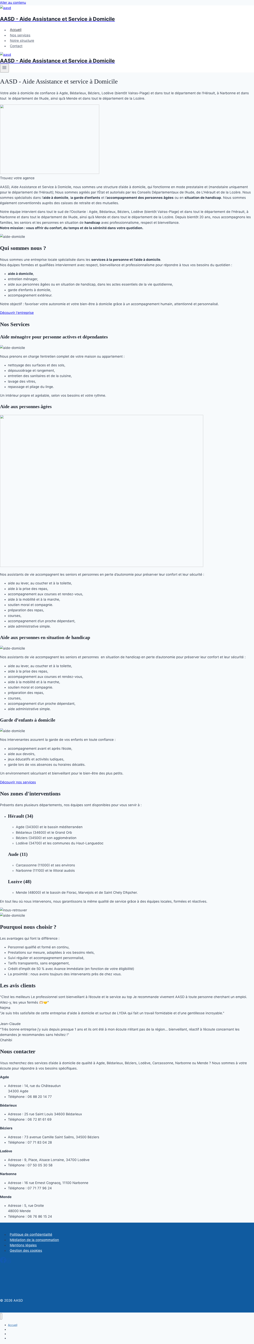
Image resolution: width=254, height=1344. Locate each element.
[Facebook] (3, 1262)
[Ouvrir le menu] (4, 68)
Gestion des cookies (26, 1251)
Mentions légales (23, 1245)
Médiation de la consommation (34, 1240)
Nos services (20, 35)
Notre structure (22, 41)
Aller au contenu (13, 3)
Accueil (15, 30)
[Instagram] (8, 1262)
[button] (17, 178)
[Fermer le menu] (1, 1316)
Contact (16, 46)
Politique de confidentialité (31, 1234)
